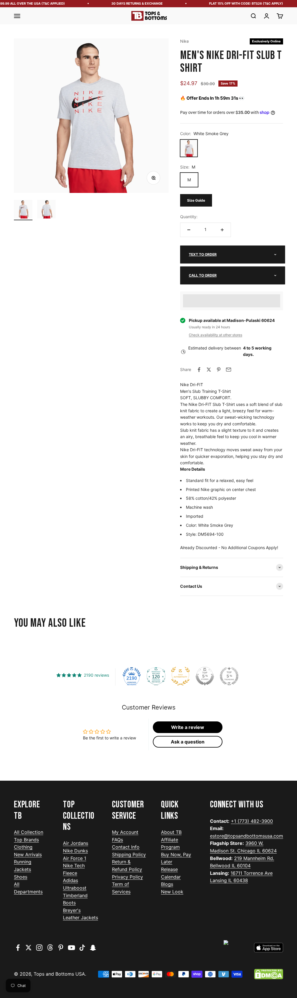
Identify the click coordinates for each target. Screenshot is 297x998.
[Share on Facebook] (199, 370)
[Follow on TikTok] (82, 948)
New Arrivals (28, 854)
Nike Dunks (75, 851)
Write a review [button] (187, 727)
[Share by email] (228, 370)
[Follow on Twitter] (28, 948)
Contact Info (126, 847)
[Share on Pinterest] (219, 370)
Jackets (22, 869)
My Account (125, 832)
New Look (172, 892)
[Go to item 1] (23, 210)
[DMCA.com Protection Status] (268, 974)
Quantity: (189, 216)
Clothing (23, 847)
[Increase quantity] (222, 230)
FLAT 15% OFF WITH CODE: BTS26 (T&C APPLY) (240, 3)
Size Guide (196, 200)
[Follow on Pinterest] (61, 948)
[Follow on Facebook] (18, 948)
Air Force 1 (74, 858)
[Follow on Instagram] (39, 948)
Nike (184, 41)
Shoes (20, 877)
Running (22, 862)
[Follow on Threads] (50, 948)
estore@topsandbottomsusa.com (246, 836)
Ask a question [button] (187, 742)
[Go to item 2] (46, 210)
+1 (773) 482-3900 (252, 821)
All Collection (28, 832)
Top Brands (26, 840)
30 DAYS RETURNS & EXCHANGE (131, 3)
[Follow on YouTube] (71, 948)
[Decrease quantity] (188, 230)
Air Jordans (75, 843)
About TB (171, 832)
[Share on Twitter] (209, 370)
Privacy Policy (127, 877)
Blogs (167, 884)
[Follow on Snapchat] (93, 948)
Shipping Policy (129, 854)
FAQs (117, 840)
